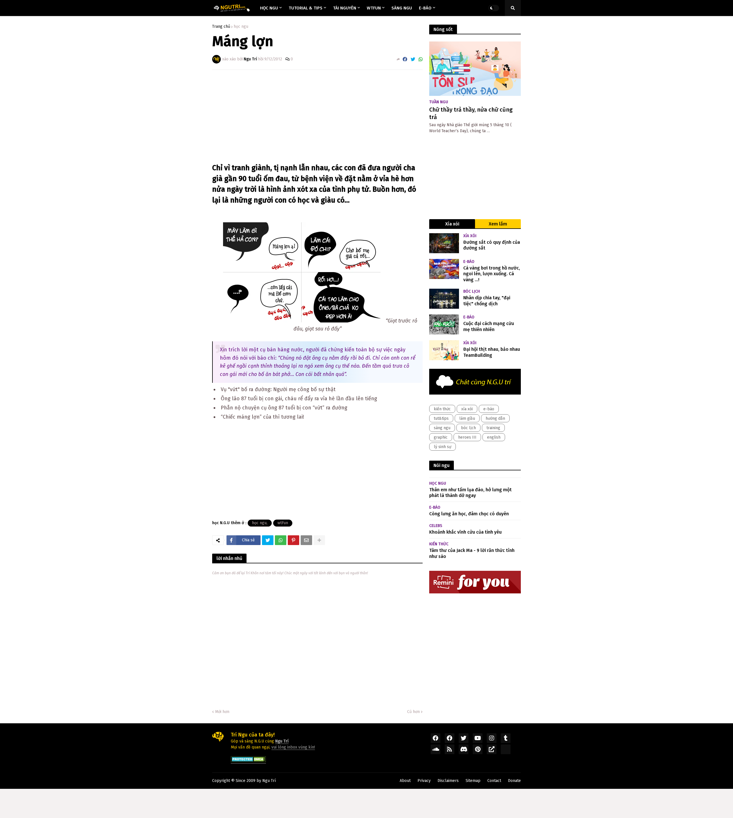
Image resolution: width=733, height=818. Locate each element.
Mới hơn (222, 711)
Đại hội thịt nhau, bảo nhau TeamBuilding (491, 352)
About (405, 780)
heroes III (467, 437)
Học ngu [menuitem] (269, 8)
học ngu (241, 27)
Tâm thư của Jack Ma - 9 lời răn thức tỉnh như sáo (472, 553)
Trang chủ (221, 27)
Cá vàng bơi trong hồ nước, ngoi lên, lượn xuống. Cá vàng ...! (491, 274)
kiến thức (442, 409)
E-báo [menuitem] (425, 8)
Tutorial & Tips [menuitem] (305, 8)
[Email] (306, 540)
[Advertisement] (317, 117)
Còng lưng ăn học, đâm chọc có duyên (469, 513)
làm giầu (467, 418)
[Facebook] (405, 59)
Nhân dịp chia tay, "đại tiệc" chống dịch (486, 300)
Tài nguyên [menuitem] (344, 8)
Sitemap (473, 780)
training (493, 427)
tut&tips (441, 418)
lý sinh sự (442, 446)
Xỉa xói (452, 224)
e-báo (488, 409)
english (494, 437)
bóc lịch (468, 427)
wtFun (282, 522)
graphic (441, 437)
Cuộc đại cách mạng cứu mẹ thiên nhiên (488, 326)
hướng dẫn (495, 418)
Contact (494, 780)
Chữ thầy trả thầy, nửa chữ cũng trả (471, 113)
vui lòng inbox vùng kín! (293, 747)
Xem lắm (498, 224)
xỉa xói (467, 409)
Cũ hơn (413, 711)
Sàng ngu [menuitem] (401, 8)
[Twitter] (413, 59)
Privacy (424, 780)
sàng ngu (442, 427)
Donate (514, 780)
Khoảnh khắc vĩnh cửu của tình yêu (465, 532)
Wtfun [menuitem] (374, 8)
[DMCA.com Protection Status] (248, 761)
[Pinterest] (293, 540)
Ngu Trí (269, 780)
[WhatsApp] (421, 59)
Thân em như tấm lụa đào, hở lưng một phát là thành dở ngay (470, 492)
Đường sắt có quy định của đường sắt (491, 245)
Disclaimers (448, 780)
